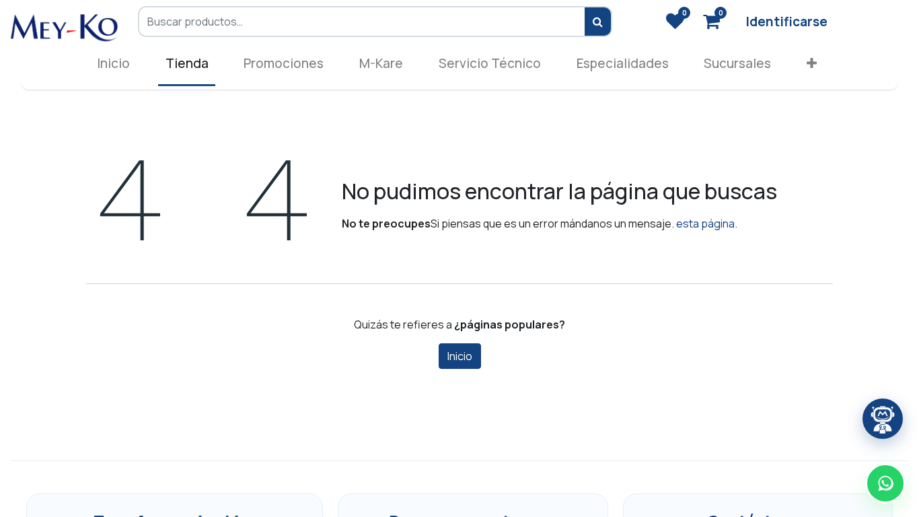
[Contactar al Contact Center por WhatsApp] (885, 483)
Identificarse (786, 21)
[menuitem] (113, 66)
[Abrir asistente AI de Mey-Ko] (882, 419)
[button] (812, 66)
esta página (705, 223)
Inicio (459, 356)
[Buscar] (598, 21)
